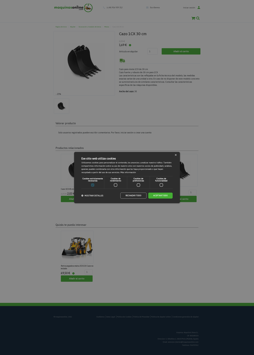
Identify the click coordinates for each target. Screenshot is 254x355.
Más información (128, 172)
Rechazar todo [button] (133, 195)
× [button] (176, 155)
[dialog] (127, 177)
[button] (92, 195)
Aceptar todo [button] (160, 195)
